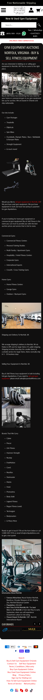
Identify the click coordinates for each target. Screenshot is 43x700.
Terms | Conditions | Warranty (21, 666)
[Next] (39, 624)
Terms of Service (15, 683)
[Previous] (35, 624)
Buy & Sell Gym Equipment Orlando (21, 661)
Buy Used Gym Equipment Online (22, 672)
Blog (14, 675)
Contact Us (12, 663)
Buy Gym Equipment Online (21, 669)
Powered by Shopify (21, 695)
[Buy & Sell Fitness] (19, 10)
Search (21, 658)
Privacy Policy (24, 675)
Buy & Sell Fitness (20, 693)
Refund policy (29, 683)
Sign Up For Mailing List (22, 678)
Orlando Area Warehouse (21, 41)
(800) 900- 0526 (13, 34)
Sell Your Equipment (27, 663)
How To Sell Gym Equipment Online (22, 681)
